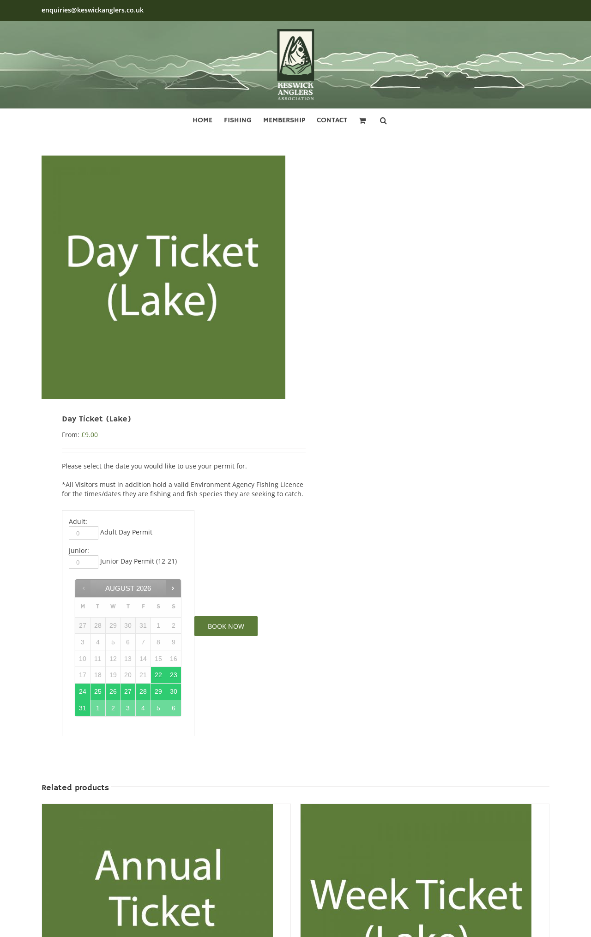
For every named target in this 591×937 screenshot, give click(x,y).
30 (173, 691)
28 (143, 691)
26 (113, 691)
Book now (226, 626)
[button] (383, 119)
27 (128, 691)
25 (98, 691)
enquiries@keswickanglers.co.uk (93, 10)
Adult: (78, 521)
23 (173, 675)
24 (82, 691)
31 (82, 708)
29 (158, 691)
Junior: (79, 550)
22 (158, 675)
